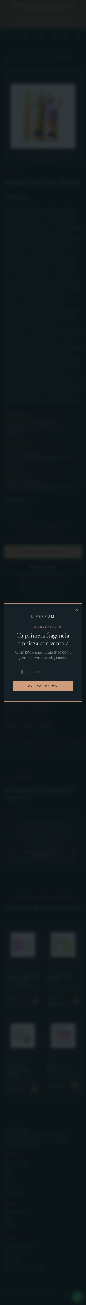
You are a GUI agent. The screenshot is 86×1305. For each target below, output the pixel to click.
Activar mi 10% (43, 685)
